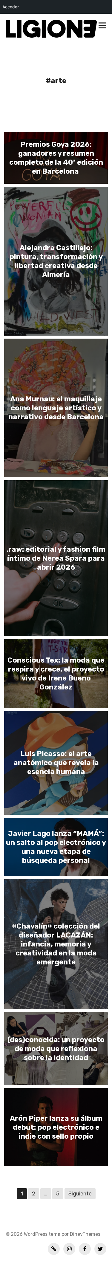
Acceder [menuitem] (10, 6)
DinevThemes (84, 1234)
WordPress (35, 1234)
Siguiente (80, 1193)
